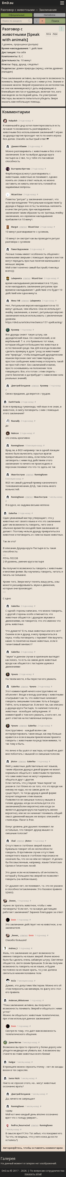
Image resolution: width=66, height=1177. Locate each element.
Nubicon (15, 433)
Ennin (13, 919)
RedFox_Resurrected (20, 1125)
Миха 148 (15, 300)
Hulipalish (13, 120)
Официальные (17, 14)
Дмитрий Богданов (20, 385)
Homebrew (49, 14)
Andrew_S (13, 948)
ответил (23, 227)
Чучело (14, 674)
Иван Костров (18, 474)
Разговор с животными (18, 10)
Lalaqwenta (16, 278)
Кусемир (15, 329)
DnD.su (7, 3)
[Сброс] (42, 21)
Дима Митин (15, 1042)
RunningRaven (17, 445)
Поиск (55, 21)
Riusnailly (15, 421)
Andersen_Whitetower (19, 1000)
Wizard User (16, 194)
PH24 (55, 34)
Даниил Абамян (19, 146)
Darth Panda (14, 402)
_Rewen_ (12, 900)
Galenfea (13, 513)
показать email (33, 1174)
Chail (13, 841)
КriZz (13, 980)
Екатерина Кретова (20, 168)
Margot (14, 227)
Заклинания (48, 10)
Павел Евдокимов (20, 249)
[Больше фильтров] (36, 21)
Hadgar (12, 1062)
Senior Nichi (14, 1078)
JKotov (14, 761)
